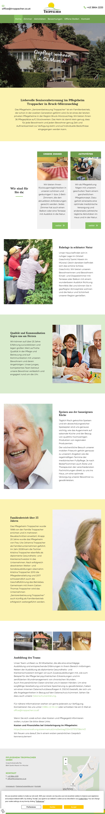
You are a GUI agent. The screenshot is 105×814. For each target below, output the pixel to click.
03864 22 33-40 (50, 707)
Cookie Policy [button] (83, 799)
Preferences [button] (40, 801)
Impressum (10, 786)
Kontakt (85, 19)
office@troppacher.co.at (26, 710)
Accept (73, 807)
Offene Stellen (71, 19)
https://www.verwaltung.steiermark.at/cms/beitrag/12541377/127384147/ (50, 729)
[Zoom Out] (66, 763)
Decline (52, 807)
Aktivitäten (40, 19)
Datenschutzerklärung (44, 696)
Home (18, 19)
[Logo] (52, 7)
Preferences (31, 807)
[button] (60, 225)
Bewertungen (55, 19)
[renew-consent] (3, 811)
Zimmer (28, 19)
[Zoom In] (66, 759)
